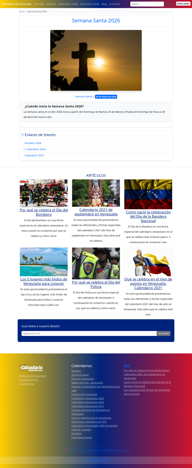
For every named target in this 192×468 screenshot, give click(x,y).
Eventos (51, 4)
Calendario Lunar (81, 437)
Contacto (114, 4)
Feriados (39, 4)
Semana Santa (80, 374)
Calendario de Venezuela (16, 4)
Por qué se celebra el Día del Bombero (44, 212)
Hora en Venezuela (82, 378)
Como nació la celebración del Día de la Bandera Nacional (148, 216)
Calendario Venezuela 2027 (87, 406)
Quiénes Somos (28, 379)
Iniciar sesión (183, 3)
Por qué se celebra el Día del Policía (96, 284)
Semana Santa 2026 (96, 20)
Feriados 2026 (33, 143)
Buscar (170, 4)
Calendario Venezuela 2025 (87, 398)
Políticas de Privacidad (32, 376)
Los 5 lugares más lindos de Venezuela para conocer (43, 281)
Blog (104, 4)
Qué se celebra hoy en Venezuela (91, 418)
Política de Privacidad (84, 394)
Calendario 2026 (68, 4)
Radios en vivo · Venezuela (87, 382)
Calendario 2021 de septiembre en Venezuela (96, 211)
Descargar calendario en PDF (88, 421)
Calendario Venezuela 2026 (87, 402)
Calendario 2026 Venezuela (96, 460)
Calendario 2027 (34, 155)
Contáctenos (26, 383)
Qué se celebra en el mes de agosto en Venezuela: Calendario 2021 (148, 283)
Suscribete (163, 333)
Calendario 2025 (89, 4)
